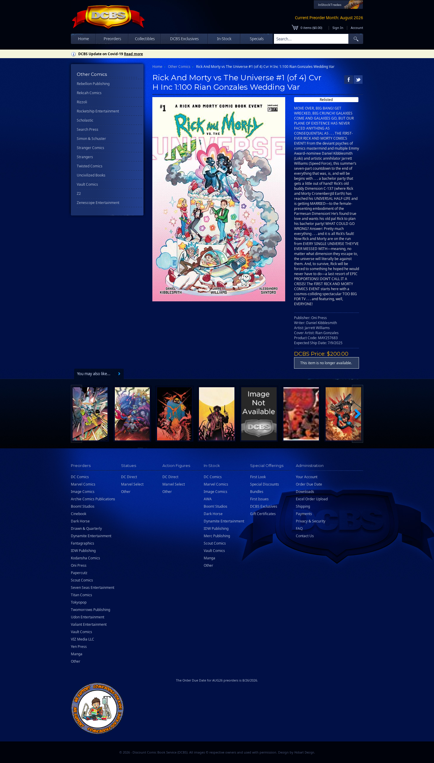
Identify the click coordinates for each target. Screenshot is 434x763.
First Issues (259, 498)
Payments (304, 513)
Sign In (337, 27)
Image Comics (82, 491)
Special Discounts (264, 484)
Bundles (256, 491)
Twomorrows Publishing (90, 609)
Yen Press (79, 646)
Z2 (79, 193)
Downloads (305, 491)
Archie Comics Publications (93, 498)
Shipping (303, 506)
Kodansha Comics (85, 558)
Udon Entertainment (87, 617)
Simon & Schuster (91, 138)
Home (83, 38)
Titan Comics (81, 594)
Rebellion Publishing (93, 83)
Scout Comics (82, 580)
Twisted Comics (89, 166)
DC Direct (129, 476)
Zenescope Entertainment (98, 202)
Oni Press (79, 565)
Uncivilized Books (91, 175)
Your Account (306, 476)
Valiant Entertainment (89, 624)
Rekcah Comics (89, 92)
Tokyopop (79, 602)
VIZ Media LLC (82, 639)
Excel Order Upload (312, 498)
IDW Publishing (83, 550)
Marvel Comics (83, 484)
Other (75, 661)
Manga (76, 653)
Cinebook (78, 513)
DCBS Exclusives (263, 506)
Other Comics (179, 66)
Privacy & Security (310, 521)
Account (357, 27)
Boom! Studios (82, 506)
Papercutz (79, 572)
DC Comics (80, 476)
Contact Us (305, 535)
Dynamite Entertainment (91, 535)
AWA (208, 498)
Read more (133, 53)
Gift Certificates (263, 513)
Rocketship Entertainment (98, 111)
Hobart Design (304, 752)
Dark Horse (80, 521)
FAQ (299, 528)
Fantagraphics (82, 543)
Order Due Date (309, 484)
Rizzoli (82, 101)
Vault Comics (87, 184)
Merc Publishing (217, 535)
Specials (257, 38)
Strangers (85, 156)
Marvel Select (132, 484)
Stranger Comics (90, 147)
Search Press (87, 129)
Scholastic (85, 120)
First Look (258, 476)
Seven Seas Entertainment (92, 587)
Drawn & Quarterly (86, 528)
